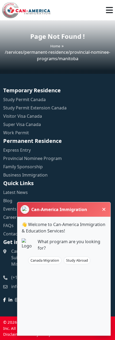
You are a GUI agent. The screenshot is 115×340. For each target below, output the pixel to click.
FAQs (8, 225)
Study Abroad (77, 260)
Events (10, 209)
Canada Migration (44, 260)
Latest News (15, 192)
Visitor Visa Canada (22, 116)
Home (55, 45)
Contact (11, 234)
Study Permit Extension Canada (35, 108)
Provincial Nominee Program (32, 158)
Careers (11, 217)
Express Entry (17, 150)
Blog (7, 201)
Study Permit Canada (24, 99)
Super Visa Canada (22, 124)
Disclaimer (13, 334)
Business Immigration (25, 175)
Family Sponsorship (23, 167)
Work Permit (16, 133)
